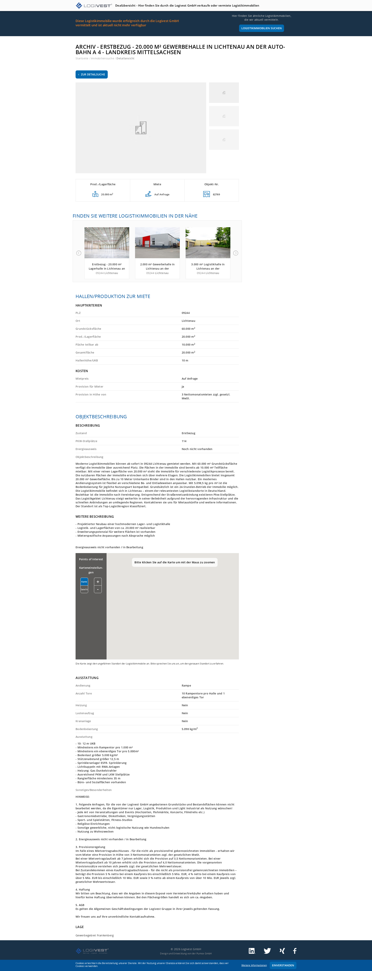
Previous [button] (78, 253)
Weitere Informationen (254, 965)
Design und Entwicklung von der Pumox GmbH (186, 953)
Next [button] (236, 253)
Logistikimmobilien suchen (261, 28)
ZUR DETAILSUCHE (93, 74)
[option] (107, 253)
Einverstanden (283, 965)
